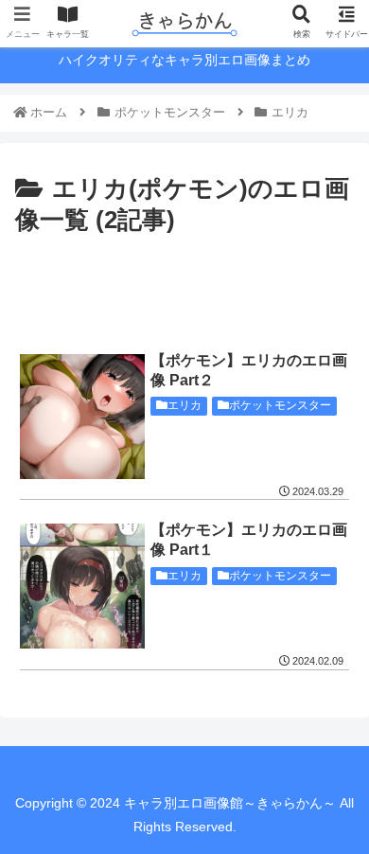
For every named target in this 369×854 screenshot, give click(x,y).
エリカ (184, 405)
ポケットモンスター (280, 405)
